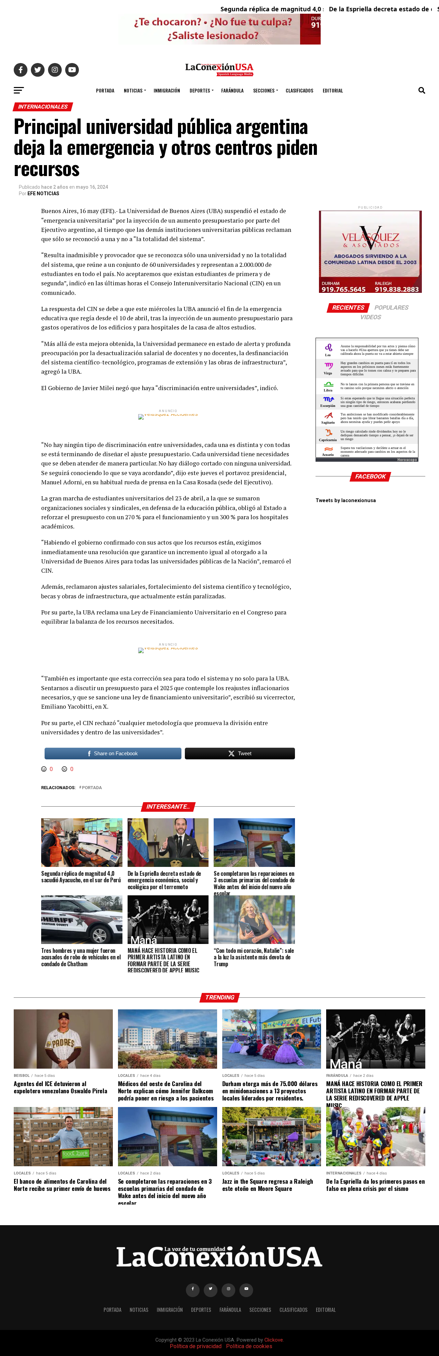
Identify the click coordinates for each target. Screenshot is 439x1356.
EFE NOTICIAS (43, 193)
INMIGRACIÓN (167, 90)
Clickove (273, 1340)
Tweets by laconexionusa (346, 500)
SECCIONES (263, 90)
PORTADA (105, 90)
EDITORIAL (333, 90)
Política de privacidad (196, 1346)
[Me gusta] (44, 769)
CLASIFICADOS (299, 90)
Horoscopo (407, 460)
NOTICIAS (133, 90)
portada (92, 788)
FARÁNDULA (232, 90)
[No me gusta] (65, 769)
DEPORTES (200, 90)
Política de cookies (249, 1346)
